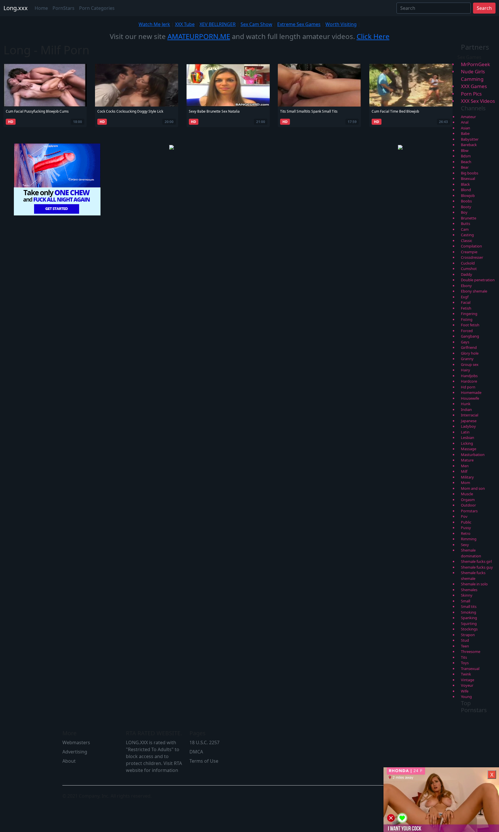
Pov (464, 516)
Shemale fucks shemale (473, 575)
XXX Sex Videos (478, 101)
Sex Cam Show (256, 24)
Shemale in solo (474, 584)
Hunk (465, 403)
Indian (466, 409)
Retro (465, 533)
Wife (464, 691)
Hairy (465, 370)
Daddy (466, 274)
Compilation (471, 246)
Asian (465, 128)
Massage (468, 448)
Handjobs (469, 375)
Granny (467, 358)
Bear (465, 167)
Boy (464, 212)
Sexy (465, 544)
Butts (465, 223)
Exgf (464, 296)
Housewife (470, 398)
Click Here (373, 36)
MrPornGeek (475, 64)
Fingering (469, 313)
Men (465, 465)
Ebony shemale (474, 291)
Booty (466, 206)
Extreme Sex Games (299, 24)
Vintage (467, 679)
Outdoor (468, 505)
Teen (465, 646)
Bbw (464, 150)
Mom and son (473, 488)
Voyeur (467, 685)
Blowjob (468, 195)
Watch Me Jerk (154, 24)
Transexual (470, 668)
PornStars (64, 8)
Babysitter (469, 139)
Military (467, 477)
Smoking (468, 612)
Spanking (469, 617)
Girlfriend (469, 347)
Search (484, 8)
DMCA (196, 752)
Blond (466, 189)
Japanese (468, 420)
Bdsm (466, 156)
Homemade (471, 392)
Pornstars (469, 510)
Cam (465, 229)
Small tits (468, 606)
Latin (465, 432)
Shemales (469, 589)
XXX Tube (185, 24)
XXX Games (474, 86)
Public (466, 522)
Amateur (468, 116)
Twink (466, 674)
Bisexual (468, 178)
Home (41, 8)
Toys (465, 662)
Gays (465, 342)
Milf (464, 471)
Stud (465, 640)
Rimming (468, 538)
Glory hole (469, 353)
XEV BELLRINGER (218, 24)
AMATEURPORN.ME (198, 36)
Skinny (466, 595)
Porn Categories (97, 8)
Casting (467, 234)
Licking (467, 443)
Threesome (470, 651)
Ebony (466, 285)
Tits (464, 657)
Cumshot (469, 268)
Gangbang (470, 336)
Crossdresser (472, 257)
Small (465, 601)
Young (466, 696)
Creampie (469, 251)
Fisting (466, 319)
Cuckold (468, 263)
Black (465, 184)
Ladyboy (468, 426)
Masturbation (473, 454)
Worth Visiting (341, 24)
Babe (465, 133)
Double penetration (478, 279)
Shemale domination (471, 553)
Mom (465, 482)
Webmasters (76, 742)
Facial (465, 302)
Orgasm (468, 499)
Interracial (469, 415)
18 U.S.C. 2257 (204, 742)
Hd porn (468, 387)
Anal (464, 122)
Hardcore (469, 381)
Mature (467, 460)
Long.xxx (15, 8)
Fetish (466, 308)
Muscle (467, 493)
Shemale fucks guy (477, 567)
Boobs (466, 201)
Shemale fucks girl (476, 561)
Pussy (466, 527)
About (69, 761)
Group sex (469, 364)
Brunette (468, 218)
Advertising (74, 752)
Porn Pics (471, 93)
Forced (467, 330)
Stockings (469, 629)
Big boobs (469, 173)
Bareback (469, 144)
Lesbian (467, 437)
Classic (466, 240)
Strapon (468, 634)
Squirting (469, 623)
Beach (466, 161)
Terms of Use (203, 761)
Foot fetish (470, 324)
